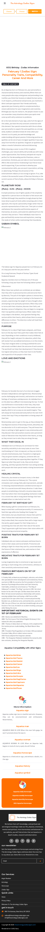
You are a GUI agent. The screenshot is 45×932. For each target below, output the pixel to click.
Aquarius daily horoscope (22, 792)
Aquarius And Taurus (14, 658)
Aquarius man (22, 726)
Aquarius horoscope (22, 753)
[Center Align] (40, 861)
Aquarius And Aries (13, 655)
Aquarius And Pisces (14, 688)
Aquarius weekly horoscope (23, 795)
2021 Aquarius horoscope (23, 803)
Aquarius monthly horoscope (22, 799)
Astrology (5, 882)
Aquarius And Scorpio (14, 676)
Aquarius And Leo (13, 667)
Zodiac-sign (5, 890)
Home (3, 897)
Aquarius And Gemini (14, 661)
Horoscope (5, 886)
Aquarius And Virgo (13, 670)
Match (35, 11)
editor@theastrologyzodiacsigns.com (16, 915)
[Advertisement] (22, 39)
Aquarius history (22, 766)
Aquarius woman (22, 740)
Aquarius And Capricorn (15, 682)
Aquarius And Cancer (14, 664)
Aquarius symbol (22, 773)
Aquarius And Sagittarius (16, 679)
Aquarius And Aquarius (15, 685)
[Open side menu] (2, 17)
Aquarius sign (22, 710)
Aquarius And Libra (13, 673)
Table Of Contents (10, 84)
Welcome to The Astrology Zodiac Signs (15, 904)
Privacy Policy (6, 901)
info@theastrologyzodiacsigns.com (16, 918)
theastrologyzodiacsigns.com (25, 925)
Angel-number (6, 878)
